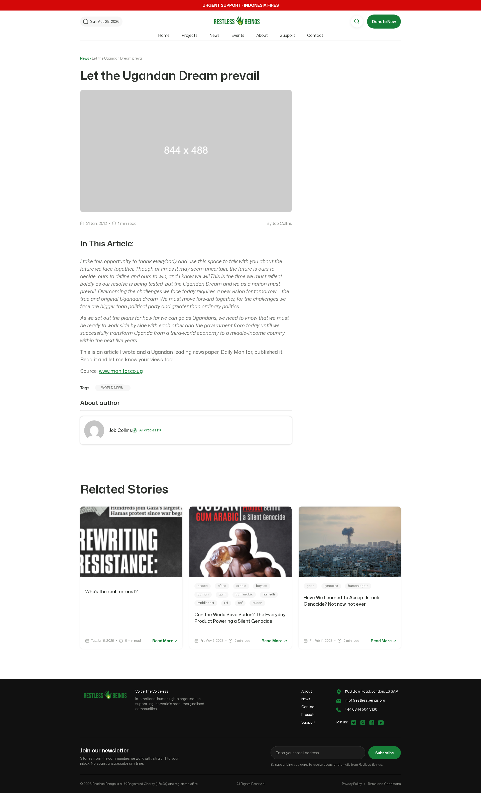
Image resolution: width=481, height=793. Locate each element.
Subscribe (384, 752)
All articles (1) (150, 430)
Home (164, 35)
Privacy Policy (352, 784)
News (214, 35)
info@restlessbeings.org (365, 700)
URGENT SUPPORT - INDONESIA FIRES (240, 5)
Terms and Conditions (384, 784)
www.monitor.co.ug (121, 370)
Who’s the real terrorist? (112, 591)
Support (287, 35)
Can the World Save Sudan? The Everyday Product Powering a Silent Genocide (240, 617)
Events (237, 35)
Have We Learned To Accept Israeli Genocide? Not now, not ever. (341, 600)
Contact (315, 35)
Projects (189, 35)
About (262, 35)
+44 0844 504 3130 (361, 709)
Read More (163, 641)
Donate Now (384, 21)
